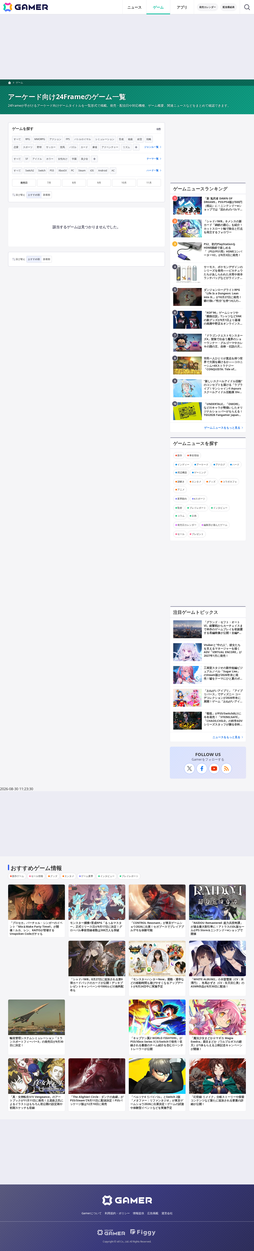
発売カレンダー (207, 7)
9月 (99, 182)
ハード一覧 (153, 170)
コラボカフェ (230, 481)
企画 (194, 515)
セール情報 (37, 876)
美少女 (84, 158)
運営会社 (167, 1213)
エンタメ (196, 481)
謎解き (181, 481)
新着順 (46, 194)
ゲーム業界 (87, 876)
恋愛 (16, 147)
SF (26, 158)
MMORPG (39, 139)
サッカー (51, 147)
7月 (49, 182)
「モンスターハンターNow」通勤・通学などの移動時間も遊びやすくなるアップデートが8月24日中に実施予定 (157, 982)
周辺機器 (182, 472)
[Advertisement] (127, 47)
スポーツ (28, 147)
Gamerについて (92, 1213)
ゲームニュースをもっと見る (222, 427)
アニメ (181, 489)
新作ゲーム (18, 876)
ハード (235, 464)
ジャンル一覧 (151, 147)
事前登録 (194, 455)
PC (72, 170)
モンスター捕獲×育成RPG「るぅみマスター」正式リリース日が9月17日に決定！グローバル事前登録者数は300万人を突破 (96, 926)
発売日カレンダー (186, 525)
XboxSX (63, 170)
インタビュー (220, 507)
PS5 (52, 170)
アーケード (202, 464)
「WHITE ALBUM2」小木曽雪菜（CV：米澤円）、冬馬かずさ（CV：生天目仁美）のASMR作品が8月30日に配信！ (217, 982)
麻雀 (94, 147)
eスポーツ (199, 498)
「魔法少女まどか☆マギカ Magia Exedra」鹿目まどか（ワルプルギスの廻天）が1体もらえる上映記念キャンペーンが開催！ (216, 1043)
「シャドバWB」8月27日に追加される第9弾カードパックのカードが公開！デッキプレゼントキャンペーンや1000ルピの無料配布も (97, 984)
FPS (68, 139)
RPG (27, 139)
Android (102, 170)
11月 (149, 182)
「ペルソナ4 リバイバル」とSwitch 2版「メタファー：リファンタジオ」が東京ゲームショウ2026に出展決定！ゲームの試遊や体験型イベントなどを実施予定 (157, 1102)
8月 (74, 182)
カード (84, 147)
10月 (124, 182)
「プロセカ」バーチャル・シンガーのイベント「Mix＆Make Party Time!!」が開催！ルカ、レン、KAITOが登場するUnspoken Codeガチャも (36, 928)
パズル (72, 147)
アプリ (182, 7)
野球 (39, 147)
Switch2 (29, 170)
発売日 (24, 182)
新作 (179, 455)
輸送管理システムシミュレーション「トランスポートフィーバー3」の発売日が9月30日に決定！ (36, 1041)
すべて (17, 139)
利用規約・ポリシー (117, 1213)
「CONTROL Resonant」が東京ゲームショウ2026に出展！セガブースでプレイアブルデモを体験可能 (157, 926)
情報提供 (138, 1213)
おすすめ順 (34, 194)
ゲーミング (200, 472)
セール (181, 534)
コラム (181, 515)
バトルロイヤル (82, 139)
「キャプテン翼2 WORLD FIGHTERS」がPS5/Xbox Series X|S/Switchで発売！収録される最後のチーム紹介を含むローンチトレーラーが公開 (156, 1043)
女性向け (62, 158)
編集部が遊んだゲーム (215, 525)
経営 (139, 139)
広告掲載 (152, 1213)
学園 (74, 158)
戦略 (148, 139)
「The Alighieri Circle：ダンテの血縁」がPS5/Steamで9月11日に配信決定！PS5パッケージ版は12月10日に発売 (96, 1100)
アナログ (220, 464)
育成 (121, 139)
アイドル (37, 158)
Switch (41, 170)
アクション (55, 139)
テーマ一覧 (153, 158)
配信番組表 (229, 7)
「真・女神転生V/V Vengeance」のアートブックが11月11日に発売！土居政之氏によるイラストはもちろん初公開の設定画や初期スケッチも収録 (36, 1102)
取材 (179, 507)
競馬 (62, 147)
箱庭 (130, 139)
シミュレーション (104, 139)
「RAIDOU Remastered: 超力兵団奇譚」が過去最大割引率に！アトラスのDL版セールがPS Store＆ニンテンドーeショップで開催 (217, 928)
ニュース (134, 7)
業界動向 (182, 498)
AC (113, 170)
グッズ (212, 481)
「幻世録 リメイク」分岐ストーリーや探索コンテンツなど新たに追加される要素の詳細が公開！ (217, 1100)
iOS (92, 170)
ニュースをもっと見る (226, 737)
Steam (82, 170)
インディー (183, 464)
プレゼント (198, 534)
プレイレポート (197, 507)
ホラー (49, 158)
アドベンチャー (110, 147)
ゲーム (158, 7)
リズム (126, 147)
